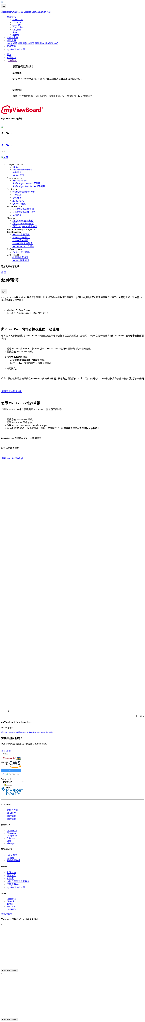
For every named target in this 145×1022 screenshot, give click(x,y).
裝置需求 (17, 172)
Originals (16, 30)
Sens (14, 32)
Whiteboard (17, 19)
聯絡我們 (11, 816)
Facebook (11, 899)
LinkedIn (11, 901)
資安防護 (11, 813)
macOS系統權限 (20, 240)
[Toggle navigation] (3, 6)
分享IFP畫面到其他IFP (23, 212)
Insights (15, 35)
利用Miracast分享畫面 (23, 223)
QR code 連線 (19, 203)
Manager (16, 24)
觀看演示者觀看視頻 (12, 391)
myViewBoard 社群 (16, 49)
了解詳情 (12, 60)
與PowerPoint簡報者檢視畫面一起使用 (16, 732)
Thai (21, 12)
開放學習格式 (51, 43)
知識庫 (30, 43)
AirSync (16, 167)
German (35, 12)
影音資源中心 (13, 884)
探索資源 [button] (11, 40)
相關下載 (11, 46)
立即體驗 (11, 57)
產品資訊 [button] (11, 17)
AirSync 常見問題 (21, 234)
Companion (17, 27)
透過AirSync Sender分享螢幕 (26, 183)
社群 (3, 751)
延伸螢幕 (17, 215)
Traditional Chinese (10, 12)
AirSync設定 (18, 175)
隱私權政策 (6, 914)
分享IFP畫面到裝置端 (23, 209)
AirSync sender (19, 180)
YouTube (11, 906)
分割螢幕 (17, 195)
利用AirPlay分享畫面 (22, 220)
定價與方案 (12, 37)
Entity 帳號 (12, 43)
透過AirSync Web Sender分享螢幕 (28, 186)
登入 (9, 54)
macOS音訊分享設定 (22, 243)
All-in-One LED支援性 (23, 246)
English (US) (45, 12)
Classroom (17, 22)
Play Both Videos (9, 970)
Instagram (11, 909)
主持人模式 (18, 201)
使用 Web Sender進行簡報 (42, 732)
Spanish (27, 12)
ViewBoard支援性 (21, 237)
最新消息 (22, 43)
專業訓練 (39, 43)
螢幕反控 (17, 198)
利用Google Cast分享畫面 (24, 226)
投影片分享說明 (20, 257)
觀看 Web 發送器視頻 (12, 458)
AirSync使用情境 (20, 260)
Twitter (10, 904)
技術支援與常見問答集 (18, 881)
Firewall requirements (22, 169)
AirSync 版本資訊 (21, 252)
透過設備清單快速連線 (23, 192)
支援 (8, 751)
